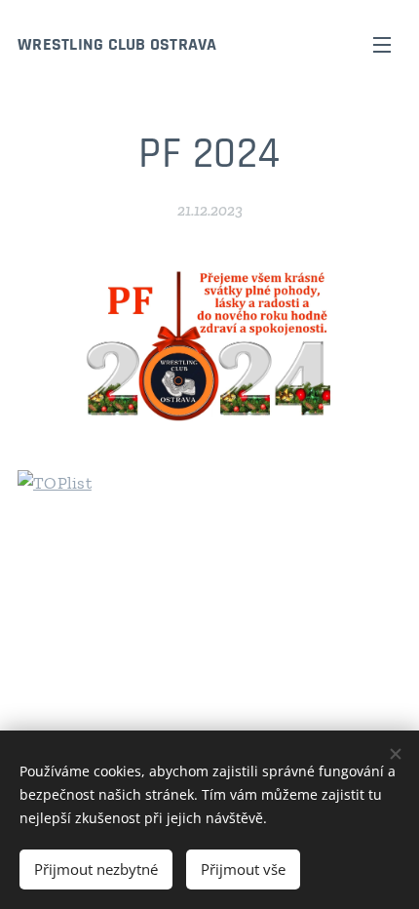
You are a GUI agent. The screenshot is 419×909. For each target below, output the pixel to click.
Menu (381, 43)
